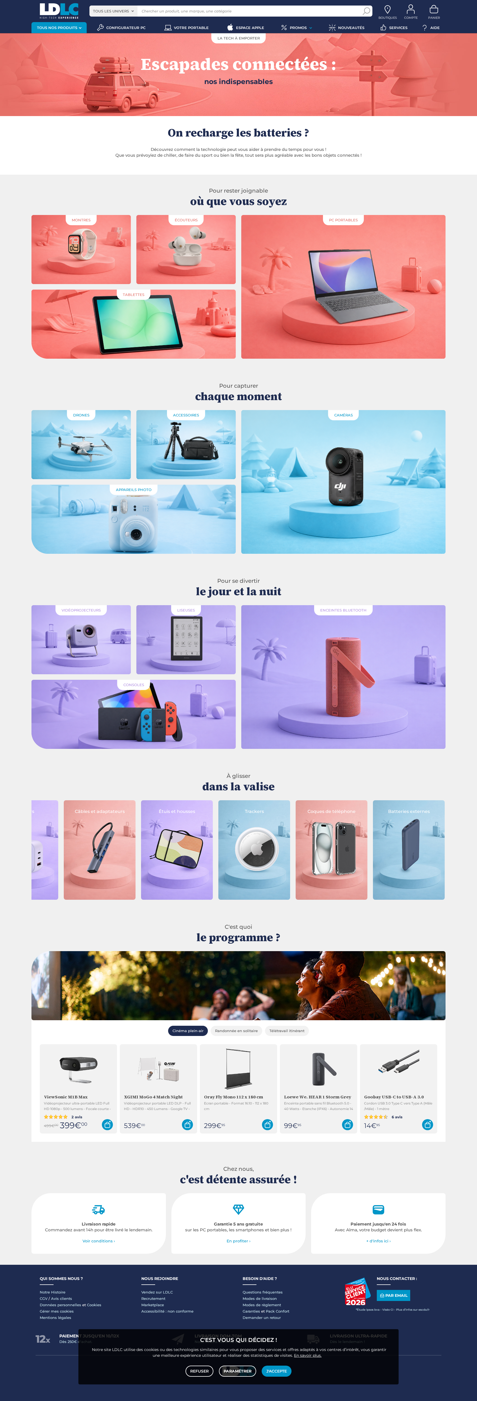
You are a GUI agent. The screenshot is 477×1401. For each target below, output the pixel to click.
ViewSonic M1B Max (66, 1096)
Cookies (94, 1305)
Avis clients (61, 1298)
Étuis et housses (114, 811)
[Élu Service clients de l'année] (357, 1303)
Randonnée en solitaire (236, 1031)
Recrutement (153, 1298)
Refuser (199, 1371)
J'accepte (276, 1371)
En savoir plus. (308, 1355)
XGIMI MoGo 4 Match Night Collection (153, 1096)
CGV (43, 1298)
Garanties (251, 1311)
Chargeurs (424, 811)
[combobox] (113, 11)
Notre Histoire (52, 1292)
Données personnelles (60, 1305)
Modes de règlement (262, 1305)
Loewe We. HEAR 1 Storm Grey (317, 1096)
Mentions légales (55, 1317)
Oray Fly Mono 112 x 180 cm (233, 1096)
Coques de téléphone (269, 811)
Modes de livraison (260, 1298)
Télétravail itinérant (286, 1031)
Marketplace (152, 1305)
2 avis (76, 1117)
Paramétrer (237, 1371)
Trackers (192, 811)
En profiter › (238, 1241)
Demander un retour (262, 1317)
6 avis (396, 1117)
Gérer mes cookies (57, 1311)
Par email (396, 1295)
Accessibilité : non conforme (167, 1311)
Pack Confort (277, 1311)
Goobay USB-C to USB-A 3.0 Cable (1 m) (394, 1096)
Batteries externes (346, 811)
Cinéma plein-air (188, 1031)
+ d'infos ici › (378, 1241)
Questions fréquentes (263, 1292)
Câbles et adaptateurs (37, 811)
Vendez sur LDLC (157, 1292)
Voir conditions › (99, 1241)
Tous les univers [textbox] (111, 11)
